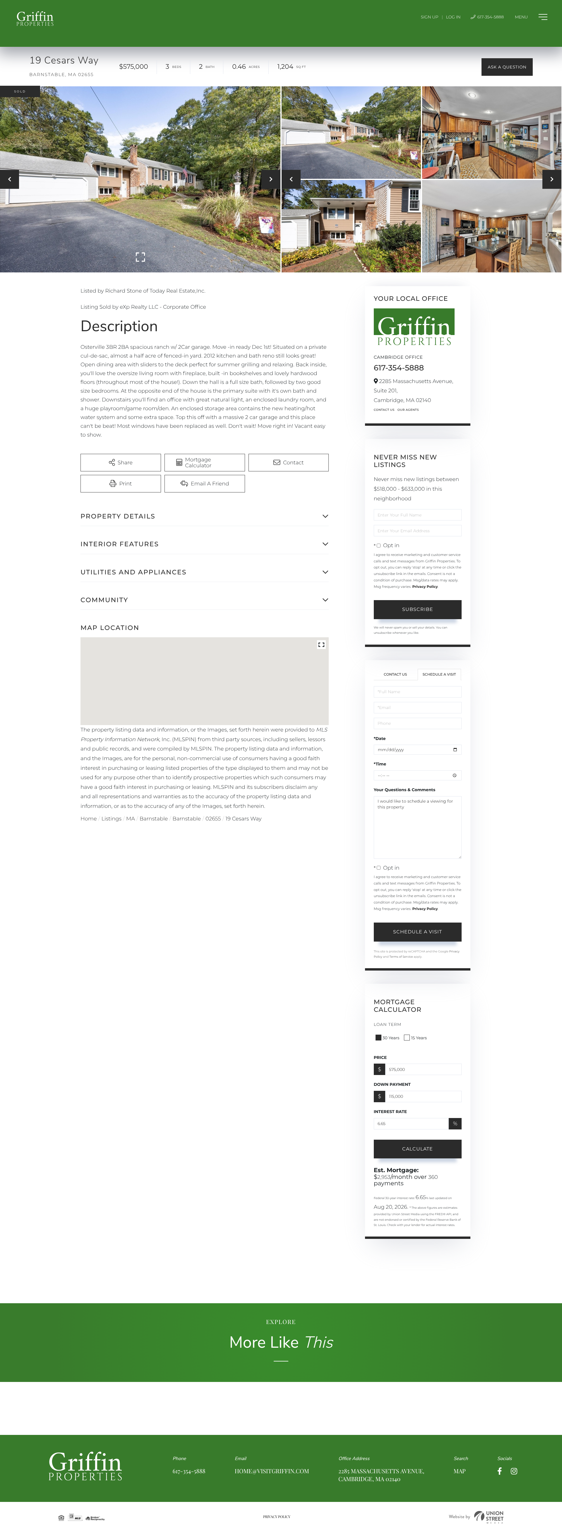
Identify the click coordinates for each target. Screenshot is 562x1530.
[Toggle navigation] (531, 17)
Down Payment (392, 1084)
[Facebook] (499, 1471)
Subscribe (417, 609)
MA (130, 818)
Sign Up (429, 17)
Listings (112, 818)
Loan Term (388, 1024)
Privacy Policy (425, 587)
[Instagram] (514, 1471)
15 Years (419, 1037)
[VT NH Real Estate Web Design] (476, 1517)
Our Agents (408, 410)
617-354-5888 (490, 17)
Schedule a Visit (439, 674)
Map (459, 1471)
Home (88, 818)
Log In (453, 17)
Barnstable (154, 818)
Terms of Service (401, 957)
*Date (380, 738)
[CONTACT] (507, 67)
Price (380, 1057)
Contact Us (384, 410)
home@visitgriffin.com (272, 1471)
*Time (380, 764)
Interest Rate (390, 1111)
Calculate (417, 1149)
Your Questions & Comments (404, 789)
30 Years (391, 1037)
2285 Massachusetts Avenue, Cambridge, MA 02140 (381, 1475)
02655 (213, 818)
